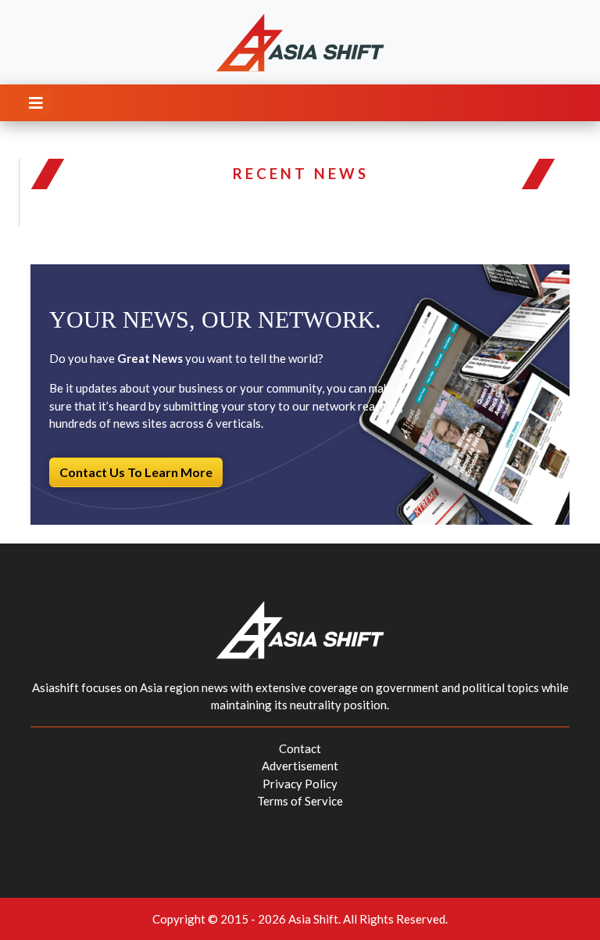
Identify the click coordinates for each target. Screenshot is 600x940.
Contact (300, 748)
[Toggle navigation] (36, 103)
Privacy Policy (300, 784)
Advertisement (300, 766)
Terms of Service (300, 801)
